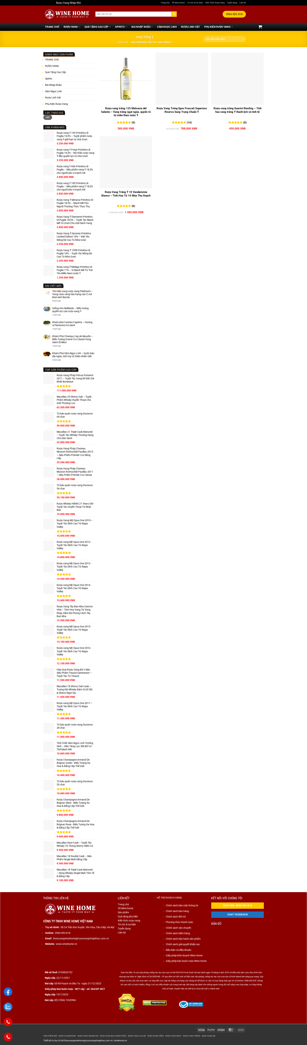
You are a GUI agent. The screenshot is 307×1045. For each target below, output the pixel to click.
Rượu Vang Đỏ (209, 1036)
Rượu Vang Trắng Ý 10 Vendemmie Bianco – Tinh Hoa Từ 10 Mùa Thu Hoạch (125, 193)
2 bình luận (58, 360)
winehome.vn (120, 1040)
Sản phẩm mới (50, 1036)
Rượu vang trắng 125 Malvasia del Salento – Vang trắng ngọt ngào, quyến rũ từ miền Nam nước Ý (126, 112)
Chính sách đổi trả (176, 916)
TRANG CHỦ (52, 26)
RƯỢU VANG (71, 26)
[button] (260, 27)
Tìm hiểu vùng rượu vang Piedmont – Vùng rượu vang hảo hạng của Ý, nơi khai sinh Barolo (72, 294)
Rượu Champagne (67, 1036)
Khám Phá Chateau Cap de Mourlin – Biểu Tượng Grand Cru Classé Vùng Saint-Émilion (72, 339)
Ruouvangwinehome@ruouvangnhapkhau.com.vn (88, 1040)
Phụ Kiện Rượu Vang (217, 26)
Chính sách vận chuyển (178, 927)
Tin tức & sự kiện (127, 924)
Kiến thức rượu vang (129, 920)
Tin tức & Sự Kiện (195, 2)
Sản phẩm (123, 912)
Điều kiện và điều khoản (178, 950)
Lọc (48, 117)
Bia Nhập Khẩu (140, 26)
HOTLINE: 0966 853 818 (237, 905)
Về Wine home (178, 2)
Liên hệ (242, 2)
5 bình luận (60, 301)
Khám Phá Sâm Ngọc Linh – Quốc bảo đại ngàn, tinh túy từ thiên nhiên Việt (73, 355)
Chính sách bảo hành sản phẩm (183, 938)
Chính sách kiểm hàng (178, 933)
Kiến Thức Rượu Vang (215, 2)
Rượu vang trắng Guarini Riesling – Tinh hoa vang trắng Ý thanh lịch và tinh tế (238, 110)
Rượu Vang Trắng (191, 1036)
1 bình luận (60, 315)
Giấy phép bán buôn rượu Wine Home (186, 961)
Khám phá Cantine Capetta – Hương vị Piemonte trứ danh (72, 324)
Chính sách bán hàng (177, 911)
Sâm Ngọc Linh (167, 26)
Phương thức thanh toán (179, 922)
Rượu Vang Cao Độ (137, 1036)
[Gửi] (174, 14)
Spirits (120, 26)
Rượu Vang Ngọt (173, 1036)
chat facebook (237, 914)
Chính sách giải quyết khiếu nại (183, 944)
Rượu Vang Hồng (155, 1036)
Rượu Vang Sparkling (88, 1036)
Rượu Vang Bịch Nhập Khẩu (113, 1036)
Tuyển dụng (232, 2)
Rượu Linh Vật (190, 26)
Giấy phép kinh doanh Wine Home (184, 955)
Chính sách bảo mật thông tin (182, 905)
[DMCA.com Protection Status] (127, 1002)
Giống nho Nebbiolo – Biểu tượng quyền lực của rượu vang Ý (70, 310)
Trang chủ (165, 2)
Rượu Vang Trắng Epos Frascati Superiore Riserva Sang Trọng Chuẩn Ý (182, 110)
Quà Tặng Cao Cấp (97, 26)
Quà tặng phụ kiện (128, 916)
